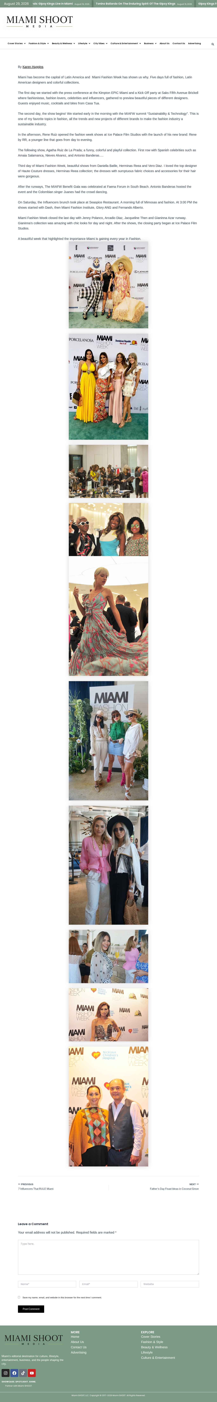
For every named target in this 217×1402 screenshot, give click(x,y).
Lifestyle (82, 43)
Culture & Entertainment (124, 43)
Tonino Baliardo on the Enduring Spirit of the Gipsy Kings (92, 3)
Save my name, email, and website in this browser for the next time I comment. (62, 1297)
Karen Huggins (33, 67)
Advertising (194, 43)
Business (148, 43)
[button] (16, 43)
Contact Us (179, 43)
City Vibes (98, 43)
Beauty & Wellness (62, 43)
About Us (164, 43)
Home (75, 1336)
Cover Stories (15, 43)
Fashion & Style (37, 43)
